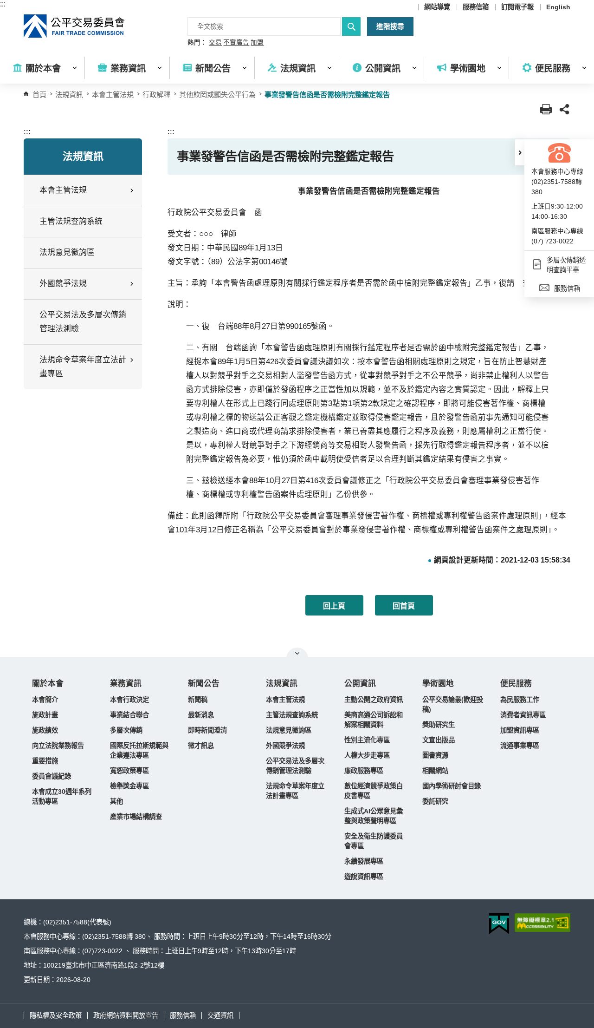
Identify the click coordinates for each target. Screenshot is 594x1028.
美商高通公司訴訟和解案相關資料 (373, 719)
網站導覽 (437, 7)
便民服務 (516, 683)
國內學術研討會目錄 (451, 786)
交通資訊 (220, 1015)
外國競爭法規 (285, 745)
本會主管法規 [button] (63, 190)
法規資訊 (281, 683)
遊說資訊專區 (363, 876)
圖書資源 (435, 755)
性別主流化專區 (367, 740)
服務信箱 (476, 7)
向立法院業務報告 (58, 745)
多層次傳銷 (126, 730)
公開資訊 (360, 683)
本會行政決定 (129, 699)
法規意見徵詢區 (67, 252)
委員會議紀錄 (51, 776)
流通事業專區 (519, 745)
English (558, 7)
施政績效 (45, 730)
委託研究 (435, 801)
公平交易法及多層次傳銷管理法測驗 (82, 321)
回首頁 (404, 606)
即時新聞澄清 (207, 730)
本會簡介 (45, 699)
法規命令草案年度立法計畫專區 (295, 790)
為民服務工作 (519, 699)
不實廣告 (236, 42)
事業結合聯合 (129, 715)
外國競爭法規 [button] (63, 283)
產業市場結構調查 (136, 816)
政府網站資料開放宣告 (125, 1015)
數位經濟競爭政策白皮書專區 (373, 790)
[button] (519, 152)
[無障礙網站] (542, 922)
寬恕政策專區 (129, 770)
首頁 (39, 94)
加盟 (257, 42)
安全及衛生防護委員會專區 (373, 841)
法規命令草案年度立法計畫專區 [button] (82, 366)
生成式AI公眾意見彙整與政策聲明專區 (373, 816)
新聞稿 (197, 699)
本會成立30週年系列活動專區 (61, 796)
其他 (116, 801)
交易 (215, 42)
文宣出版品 (438, 740)
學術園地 (438, 683)
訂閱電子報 (517, 7)
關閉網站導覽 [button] (297, 653)
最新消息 (201, 715)
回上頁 (334, 606)
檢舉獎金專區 (129, 786)
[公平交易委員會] (75, 26)
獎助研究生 (438, 724)
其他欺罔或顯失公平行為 (217, 94)
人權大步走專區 (367, 755)
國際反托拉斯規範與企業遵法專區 (139, 750)
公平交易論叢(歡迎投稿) (452, 704)
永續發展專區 (363, 861)
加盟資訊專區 (519, 730)
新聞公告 (204, 683)
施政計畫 (45, 715)
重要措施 (45, 761)
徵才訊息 (201, 745)
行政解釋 (156, 94)
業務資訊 (126, 683)
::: (3, 4)
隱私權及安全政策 (56, 1015)
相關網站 (435, 770)
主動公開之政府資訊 (373, 699)
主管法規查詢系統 (71, 221)
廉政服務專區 (363, 770)
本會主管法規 (113, 94)
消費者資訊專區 (523, 715)
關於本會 (48, 683)
